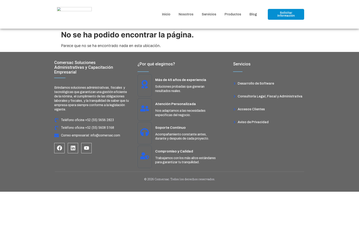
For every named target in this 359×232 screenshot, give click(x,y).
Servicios (209, 14)
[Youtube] (86, 148)
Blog (253, 14)
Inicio (166, 14)
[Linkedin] (73, 148)
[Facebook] (59, 148)
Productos (233, 14)
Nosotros (186, 14)
